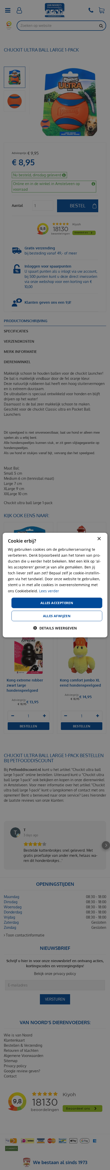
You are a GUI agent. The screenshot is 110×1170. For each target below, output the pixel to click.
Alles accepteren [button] (56, 602)
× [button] (99, 539)
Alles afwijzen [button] (57, 616)
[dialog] (55, 585)
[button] (55, 628)
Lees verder (49, 590)
